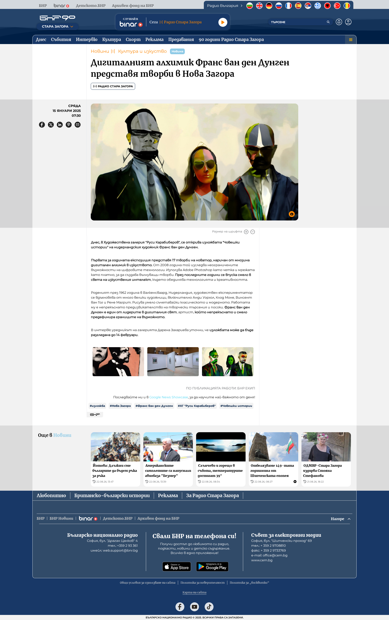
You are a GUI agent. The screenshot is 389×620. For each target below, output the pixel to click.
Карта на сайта (194, 592)
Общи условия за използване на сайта (147, 582)
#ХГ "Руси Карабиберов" (197, 406)
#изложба (97, 406)
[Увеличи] (246, 231)
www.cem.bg (262, 560)
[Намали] (252, 231)
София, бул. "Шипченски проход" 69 (281, 541)
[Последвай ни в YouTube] (194, 607)
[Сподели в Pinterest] (68, 124)
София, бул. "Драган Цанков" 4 (112, 541)
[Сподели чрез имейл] (77, 124)
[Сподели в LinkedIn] (60, 124)
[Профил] (348, 21)
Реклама (168, 495)
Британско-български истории (112, 495)
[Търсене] (328, 22)
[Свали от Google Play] (212, 566)
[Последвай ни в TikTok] (209, 607)
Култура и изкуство (142, 51)
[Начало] (57, 18)
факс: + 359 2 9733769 (268, 550)
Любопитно (51, 495)
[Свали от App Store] (176, 566)
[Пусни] (222, 22)
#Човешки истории (236, 406)
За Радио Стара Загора (212, 495)
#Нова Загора (120, 406)
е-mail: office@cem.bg (269, 555)
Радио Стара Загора (115, 86)
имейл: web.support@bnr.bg (114, 550)
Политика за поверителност (203, 582)
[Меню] (351, 39)
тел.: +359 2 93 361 (123, 546)
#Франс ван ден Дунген (154, 406)
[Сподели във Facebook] (42, 124)
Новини (100, 51)
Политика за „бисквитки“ (249, 582)
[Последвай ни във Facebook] (180, 607)
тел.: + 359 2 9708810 (268, 546)
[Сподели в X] (51, 124)
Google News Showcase (168, 397)
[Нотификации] (339, 21)
